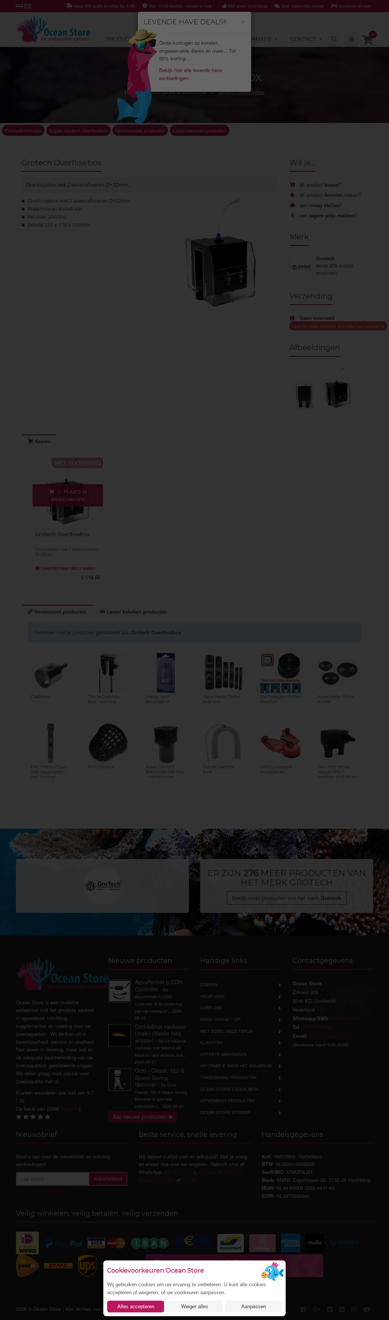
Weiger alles (194, 1306)
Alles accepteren (135, 1306)
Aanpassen (253, 1306)
